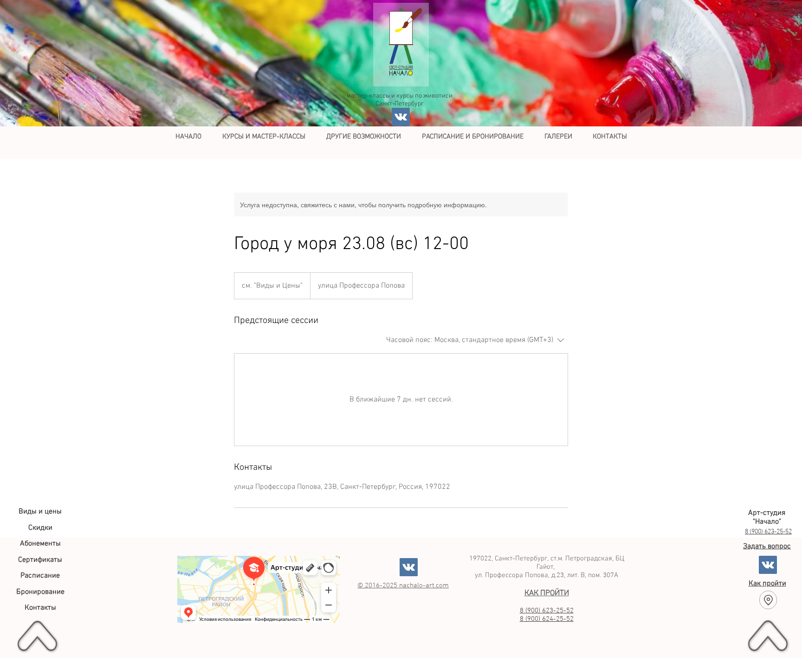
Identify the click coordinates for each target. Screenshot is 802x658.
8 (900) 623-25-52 (547, 610)
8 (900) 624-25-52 (547, 619)
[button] (264, 136)
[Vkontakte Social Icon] (401, 117)
